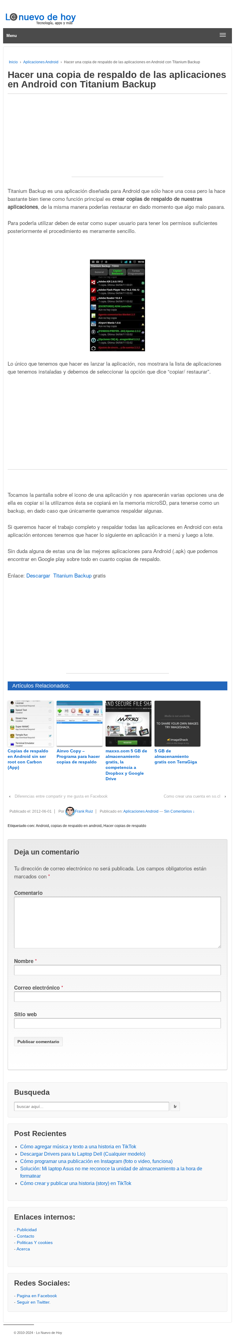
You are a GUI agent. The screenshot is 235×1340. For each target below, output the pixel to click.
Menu (11, 35)
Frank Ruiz (84, 811)
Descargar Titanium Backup (58, 575)
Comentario (28, 892)
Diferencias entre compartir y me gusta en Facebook (61, 796)
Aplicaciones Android (40, 62)
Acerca (23, 1248)
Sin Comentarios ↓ (179, 811)
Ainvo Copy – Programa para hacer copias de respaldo (78, 756)
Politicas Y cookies (35, 1242)
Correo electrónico (37, 987)
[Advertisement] (117, 138)
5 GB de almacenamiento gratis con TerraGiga (176, 756)
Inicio (13, 62)
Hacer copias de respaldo (124, 826)
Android (42, 826)
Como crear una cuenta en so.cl (192, 796)
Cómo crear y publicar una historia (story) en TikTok (75, 1183)
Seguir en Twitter (33, 1302)
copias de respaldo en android (76, 826)
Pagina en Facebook (37, 1295)
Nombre (23, 961)
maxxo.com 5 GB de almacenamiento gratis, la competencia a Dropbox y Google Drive (126, 764)
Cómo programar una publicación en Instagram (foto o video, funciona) (96, 1161)
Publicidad (27, 1229)
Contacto (25, 1236)
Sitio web (25, 1014)
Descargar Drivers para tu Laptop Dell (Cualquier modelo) (82, 1154)
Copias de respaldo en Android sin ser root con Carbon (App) (28, 759)
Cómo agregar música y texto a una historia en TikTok (78, 1146)
